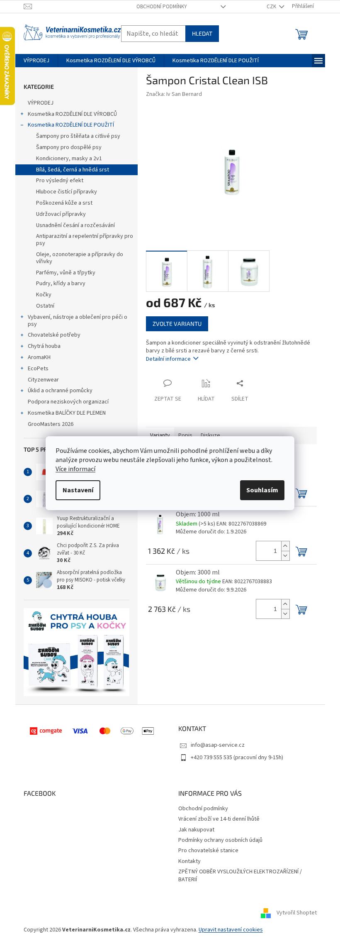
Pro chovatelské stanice (208, 850)
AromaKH (39, 357)
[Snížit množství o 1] (285, 555)
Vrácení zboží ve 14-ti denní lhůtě (219, 819)
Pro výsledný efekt (59, 180)
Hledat (202, 33)
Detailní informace (168, 359)
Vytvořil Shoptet (297, 913)
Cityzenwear (43, 380)
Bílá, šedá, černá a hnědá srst (72, 170)
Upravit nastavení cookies (231, 930)
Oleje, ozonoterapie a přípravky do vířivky (79, 258)
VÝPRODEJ (40, 103)
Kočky (43, 295)
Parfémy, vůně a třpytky (65, 273)
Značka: (174, 94)
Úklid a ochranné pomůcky (60, 390)
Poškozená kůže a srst (64, 203)
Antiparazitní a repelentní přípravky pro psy (84, 239)
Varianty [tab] (160, 435)
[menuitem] (36, 60)
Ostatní (45, 306)
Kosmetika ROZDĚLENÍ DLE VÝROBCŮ (72, 114)
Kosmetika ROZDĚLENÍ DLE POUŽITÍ (71, 125)
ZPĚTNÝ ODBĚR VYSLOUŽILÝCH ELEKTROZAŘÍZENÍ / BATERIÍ (240, 876)
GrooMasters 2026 (50, 424)
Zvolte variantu (177, 323)
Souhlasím (262, 490)
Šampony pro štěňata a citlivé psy (78, 136)
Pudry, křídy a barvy (60, 283)
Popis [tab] (185, 435)
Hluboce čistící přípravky (66, 192)
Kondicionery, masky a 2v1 (69, 158)
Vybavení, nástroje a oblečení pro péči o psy (77, 320)
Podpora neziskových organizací (68, 402)
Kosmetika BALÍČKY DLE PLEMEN (67, 413)
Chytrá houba (44, 346)
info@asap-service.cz (218, 745)
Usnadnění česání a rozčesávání (75, 225)
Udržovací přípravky (61, 214)
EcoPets (38, 368)
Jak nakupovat (196, 830)
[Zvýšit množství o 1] (285, 546)
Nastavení (78, 490)
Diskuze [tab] (210, 435)
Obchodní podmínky (161, 6)
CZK (272, 6)
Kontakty (189, 861)
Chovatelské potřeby (54, 335)
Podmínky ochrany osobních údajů (220, 840)
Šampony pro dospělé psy (69, 147)
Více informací (75, 469)
